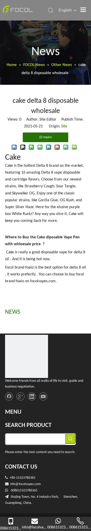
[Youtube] (43, 396)
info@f (15, 484)
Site (64, 126)
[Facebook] (9, 396)
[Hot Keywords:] (70, 439)
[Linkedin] (32, 396)
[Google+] (20, 396)
